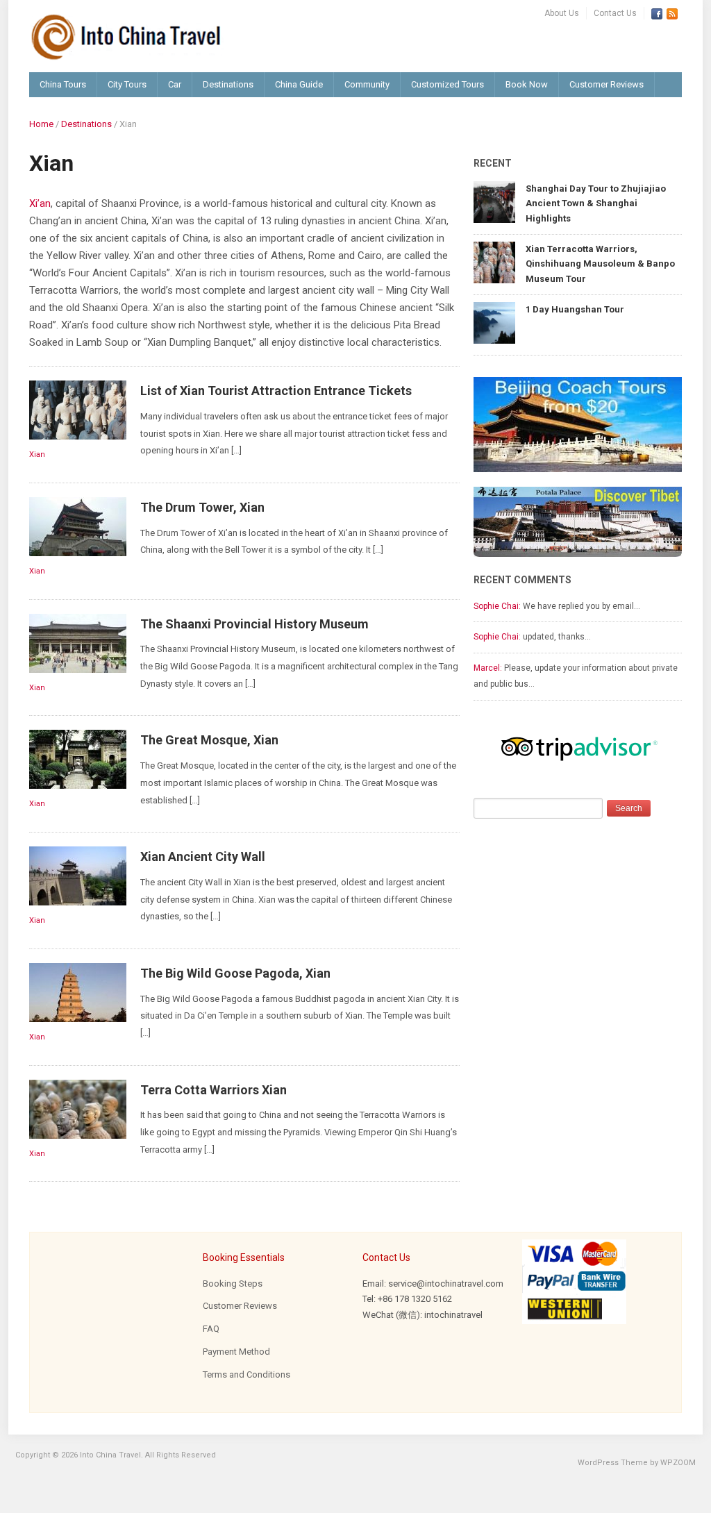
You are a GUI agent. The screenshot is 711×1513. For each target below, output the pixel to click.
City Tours (127, 84)
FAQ (211, 1328)
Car (174, 84)
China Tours (63, 84)
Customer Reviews (606, 84)
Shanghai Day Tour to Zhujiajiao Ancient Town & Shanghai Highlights (596, 203)
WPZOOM (678, 1462)
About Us (561, 13)
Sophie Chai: (497, 606)
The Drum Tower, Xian (202, 507)
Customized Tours (447, 84)
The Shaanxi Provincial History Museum (254, 624)
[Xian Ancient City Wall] (77, 875)
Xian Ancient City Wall (202, 856)
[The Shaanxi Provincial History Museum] (77, 642)
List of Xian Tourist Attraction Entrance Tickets (276, 390)
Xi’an (40, 203)
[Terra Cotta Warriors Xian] (77, 1108)
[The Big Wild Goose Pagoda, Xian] (77, 992)
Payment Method (236, 1351)
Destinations (228, 84)
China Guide (299, 84)
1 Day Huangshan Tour (575, 309)
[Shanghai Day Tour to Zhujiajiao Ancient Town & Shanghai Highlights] (494, 201)
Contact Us (615, 13)
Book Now (526, 84)
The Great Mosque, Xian (209, 740)
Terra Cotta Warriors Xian (213, 1089)
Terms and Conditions (246, 1374)
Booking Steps (232, 1283)
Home (41, 124)
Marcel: (488, 668)
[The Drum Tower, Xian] (77, 526)
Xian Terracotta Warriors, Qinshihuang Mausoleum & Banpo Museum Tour (600, 264)
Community (367, 84)
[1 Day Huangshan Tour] (494, 322)
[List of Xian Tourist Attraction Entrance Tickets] (77, 409)
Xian (37, 454)
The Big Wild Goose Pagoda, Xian (235, 973)
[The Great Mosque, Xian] (77, 758)
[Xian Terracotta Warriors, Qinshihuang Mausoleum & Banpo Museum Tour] (494, 261)
